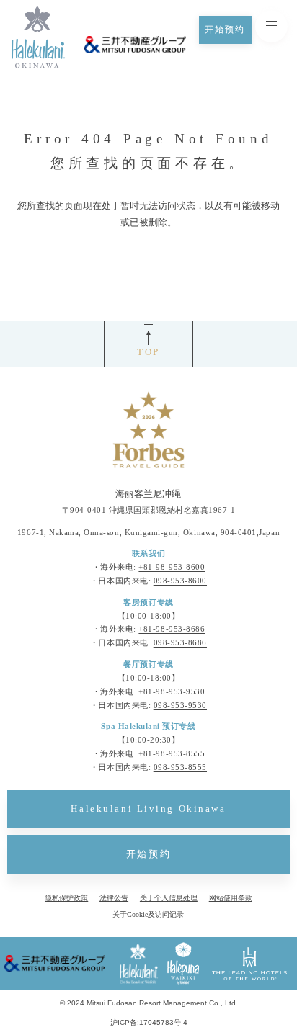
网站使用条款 (230, 898)
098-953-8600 (180, 581)
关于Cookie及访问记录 (148, 914)
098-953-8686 (180, 643)
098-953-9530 (180, 705)
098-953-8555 (180, 767)
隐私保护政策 (66, 898)
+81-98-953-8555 (171, 754)
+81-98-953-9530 (171, 692)
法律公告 (113, 898)
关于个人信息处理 (169, 898)
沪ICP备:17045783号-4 (148, 1022)
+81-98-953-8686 (171, 629)
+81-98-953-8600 (171, 567)
